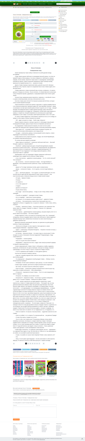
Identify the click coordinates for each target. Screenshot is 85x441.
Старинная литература (63, 27)
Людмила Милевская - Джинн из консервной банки (52, 375)
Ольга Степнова (37, 25)
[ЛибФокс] (17, 4)
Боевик (14, 425)
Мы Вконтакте (52, 20)
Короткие (43, 426)
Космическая (29, 429)
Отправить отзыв (16, 419)
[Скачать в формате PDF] (52, 40)
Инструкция (50, 45)
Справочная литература (63, 25)
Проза (61, 17)
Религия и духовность (63, 24)
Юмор (61, 28)
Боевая (28, 425)
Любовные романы (63, 11)
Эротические (44, 431)
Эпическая (29, 435)
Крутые (14, 431)
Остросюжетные (44, 429)
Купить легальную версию (45, 36)
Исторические (15, 429)
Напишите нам (47, 43)
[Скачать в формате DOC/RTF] (48, 40)
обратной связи (42, 439)
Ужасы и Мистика (30, 432)
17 (43, 62)
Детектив (14, 426)
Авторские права (34, 12)
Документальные (62, 15)
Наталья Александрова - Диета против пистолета (18, 375)
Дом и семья (62, 21)
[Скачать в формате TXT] (45, 40)
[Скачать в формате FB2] (38, 40)
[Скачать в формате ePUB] (41, 40)
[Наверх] (82, 439)
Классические (15, 430)
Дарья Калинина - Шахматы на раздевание (40, 375)
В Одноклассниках (43, 20)
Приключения (62, 18)
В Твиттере (25, 20)
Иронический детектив (38, 29)
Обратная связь (58, 435)
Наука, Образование (63, 14)
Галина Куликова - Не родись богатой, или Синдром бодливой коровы (29, 376)
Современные (44, 430)
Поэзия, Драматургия (63, 31)
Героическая (29, 426)
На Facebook (17, 20)
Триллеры (14, 432)
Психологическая (30, 431)
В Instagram (34, 20)
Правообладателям (59, 432)
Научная (28, 430)
